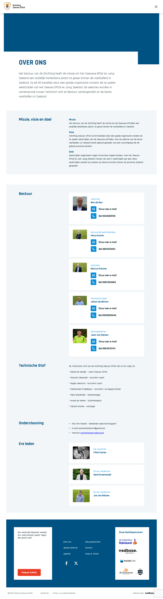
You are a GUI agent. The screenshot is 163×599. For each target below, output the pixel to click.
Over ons (67, 541)
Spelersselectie (70, 547)
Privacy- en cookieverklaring (64, 593)
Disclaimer (45, 593)
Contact (88, 547)
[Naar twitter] (76, 563)
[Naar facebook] (66, 563)
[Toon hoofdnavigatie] (156, 7)
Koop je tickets (92, 553)
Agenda (66, 553)
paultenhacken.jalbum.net (92, 432)
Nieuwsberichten (92, 541)
